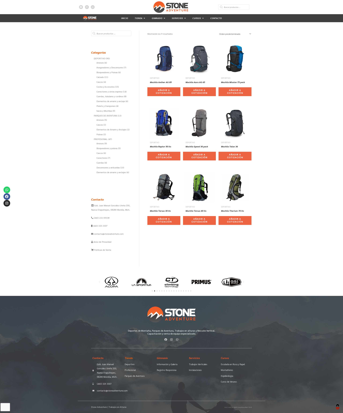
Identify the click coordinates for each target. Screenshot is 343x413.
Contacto (216, 18)
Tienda (138, 18)
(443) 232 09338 (101, 217)
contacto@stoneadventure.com (108, 233)
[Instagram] (6, 203)
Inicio (124, 18)
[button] (99, 282)
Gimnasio (157, 18)
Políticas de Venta (102, 249)
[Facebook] (6, 196)
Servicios (177, 18)
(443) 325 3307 (99, 225)
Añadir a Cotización (164, 92)
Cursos (196, 18)
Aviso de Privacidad (102, 241)
